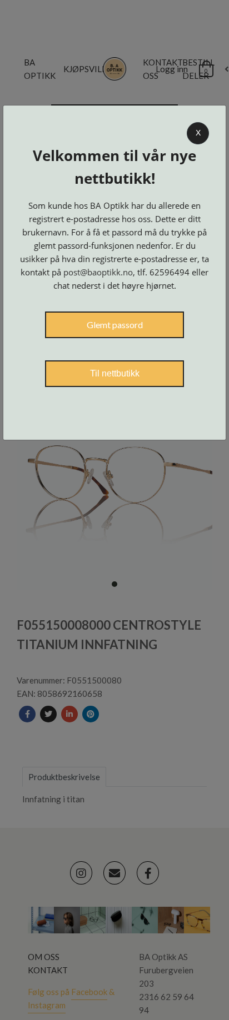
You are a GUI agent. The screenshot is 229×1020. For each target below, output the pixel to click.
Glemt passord (115, 324)
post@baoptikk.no (98, 272)
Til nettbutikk (115, 373)
